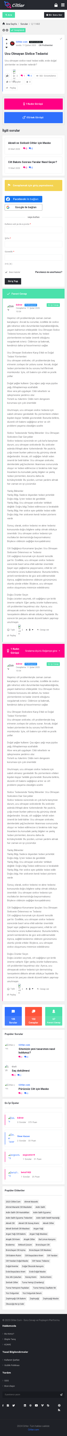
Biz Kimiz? (9, 1334)
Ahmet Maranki (31, 1202)
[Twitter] (13, 1405)
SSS (6, 1380)
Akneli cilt (10, 1223)
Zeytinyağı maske (51, 1299)
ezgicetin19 (29, 1155)
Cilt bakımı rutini (13, 1255)
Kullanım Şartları (12, 1360)
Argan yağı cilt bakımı (16, 1234)
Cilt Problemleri (46, 45)
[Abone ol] (61, 1394)
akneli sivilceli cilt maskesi (18, 1229)
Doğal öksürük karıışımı (33, 1266)
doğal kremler (12, 1266)
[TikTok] (19, 1405)
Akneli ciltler (48, 1223)
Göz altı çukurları (13, 1277)
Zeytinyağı (34, 1299)
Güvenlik (9, 252)
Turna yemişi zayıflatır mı (44, 1288)
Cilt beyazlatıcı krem (34, 1255)
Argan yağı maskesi (38, 1234)
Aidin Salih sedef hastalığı (48, 1218)
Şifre (8, 238)
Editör (20, 1118)
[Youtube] (36, 1405)
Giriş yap (13, 281)
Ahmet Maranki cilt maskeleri (19, 1207)
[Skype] (48, 1405)
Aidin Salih (40, 1207)
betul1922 (26, 1172)
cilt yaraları (52, 1255)
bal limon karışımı (47, 1239)
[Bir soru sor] (60, 1427)
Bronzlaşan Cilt (43, 1245)
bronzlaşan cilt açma (15, 1250)
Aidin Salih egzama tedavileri (19, 1218)
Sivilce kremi (45, 1277)
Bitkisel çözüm (25, 1245)
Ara (10, 15)
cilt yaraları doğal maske (17, 1261)
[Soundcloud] (54, 1405)
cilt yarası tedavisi (40, 1261)
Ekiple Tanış (10, 1339)
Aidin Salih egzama (42, 1212)
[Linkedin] (25, 1405)
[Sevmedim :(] (7, 48)
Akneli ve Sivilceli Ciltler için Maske (29, 143)
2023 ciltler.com (13, 1202)
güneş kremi (30, 1277)
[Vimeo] (42, 1405)
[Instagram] (8, 1405)
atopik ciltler (29, 1239)
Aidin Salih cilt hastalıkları (17, 1212)
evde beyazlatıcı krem (15, 1272)
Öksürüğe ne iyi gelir (15, 1304)
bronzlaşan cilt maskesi (40, 1250)
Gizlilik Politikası (12, 1365)
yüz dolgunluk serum (32, 1293)
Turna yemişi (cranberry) (33, 1282)
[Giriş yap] (56, 5)
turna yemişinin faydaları (17, 1288)
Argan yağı (38, 1229)
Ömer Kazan (23, 1136)
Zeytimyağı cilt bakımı (16, 1299)
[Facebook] (2, 1405)
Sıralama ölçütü (41, 651)
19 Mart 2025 (14, 168)
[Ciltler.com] (14, 5)
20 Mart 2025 (14, 149)
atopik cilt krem (13, 1239)
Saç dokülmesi (21, 1070)
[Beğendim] (7, 39)
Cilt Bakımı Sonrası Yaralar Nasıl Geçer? (32, 162)
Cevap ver (44, 630)
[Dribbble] (30, 1405)
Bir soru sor (55, 15)
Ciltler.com (24, 1045)
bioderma (10, 1245)
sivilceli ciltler (12, 1282)
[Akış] (59, 1410)
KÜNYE (7, 1344)
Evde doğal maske (37, 1272)
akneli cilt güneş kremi (29, 1223)
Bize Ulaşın (9, 1386)
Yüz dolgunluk (12, 1293)
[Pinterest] (59, 1405)
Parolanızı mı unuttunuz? (48, 272)
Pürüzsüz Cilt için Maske (34, 1088)
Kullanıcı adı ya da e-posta (18, 224)
